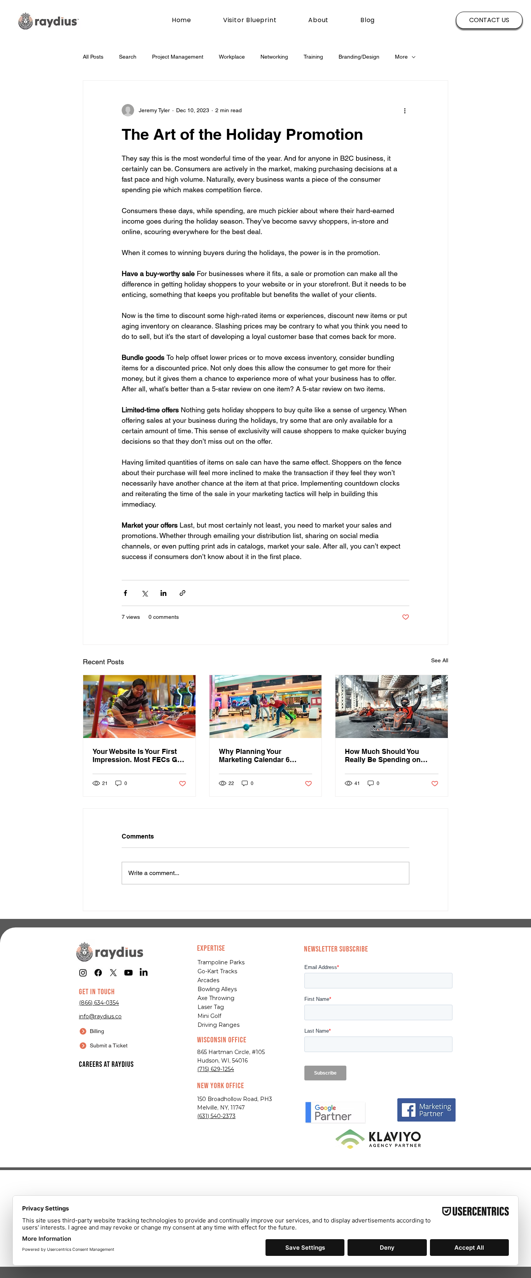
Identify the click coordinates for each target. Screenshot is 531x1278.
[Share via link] (182, 593)
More (401, 57)
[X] (113, 973)
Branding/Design (359, 57)
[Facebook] (98, 973)
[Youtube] (128, 973)
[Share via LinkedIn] (163, 593)
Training (313, 57)
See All (439, 660)
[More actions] (404, 110)
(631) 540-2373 (216, 1116)
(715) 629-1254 (215, 1069)
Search (127, 57)
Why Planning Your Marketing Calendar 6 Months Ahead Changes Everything (259, 755)
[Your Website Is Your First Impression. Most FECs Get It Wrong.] (139, 706)
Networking (274, 57)
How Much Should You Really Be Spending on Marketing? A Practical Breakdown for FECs (383, 755)
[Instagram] (83, 973)
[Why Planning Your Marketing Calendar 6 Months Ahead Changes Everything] (266, 706)
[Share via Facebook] (125, 593)
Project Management (177, 57)
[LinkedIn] (143, 973)
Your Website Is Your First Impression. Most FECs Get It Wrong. (138, 755)
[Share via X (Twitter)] (144, 593)
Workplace (232, 57)
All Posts (93, 57)
